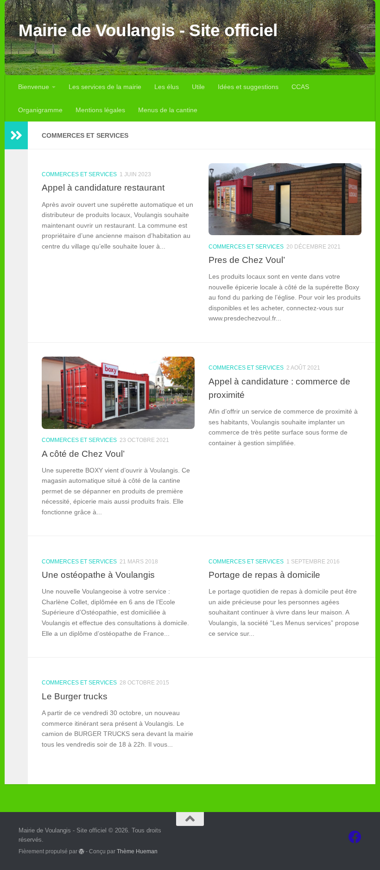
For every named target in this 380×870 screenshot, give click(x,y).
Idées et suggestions (248, 86)
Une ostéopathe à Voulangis (98, 574)
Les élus (166, 86)
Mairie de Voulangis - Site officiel (148, 30)
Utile (198, 86)
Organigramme (40, 110)
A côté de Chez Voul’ (83, 453)
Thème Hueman (137, 851)
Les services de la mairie (105, 86)
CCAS (300, 86)
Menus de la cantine (167, 110)
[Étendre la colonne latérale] (16, 135)
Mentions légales (100, 110)
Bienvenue (33, 86)
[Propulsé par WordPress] (81, 851)
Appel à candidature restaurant (103, 187)
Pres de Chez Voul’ (247, 260)
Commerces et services (79, 174)
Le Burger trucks (75, 696)
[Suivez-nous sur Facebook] (354, 837)
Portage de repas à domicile (264, 574)
